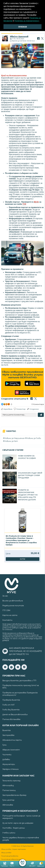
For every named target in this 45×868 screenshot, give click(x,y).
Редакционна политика (13, 605)
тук (27, 654)
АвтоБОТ (32, 866)
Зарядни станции (10, 769)
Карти (12, 866)
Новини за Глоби (33, 438)
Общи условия (6, 852)
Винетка (6, 730)
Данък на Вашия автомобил (15, 714)
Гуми (4, 745)
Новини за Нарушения (14, 438)
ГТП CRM (6, 610)
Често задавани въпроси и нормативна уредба (20, 838)
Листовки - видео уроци (13, 828)
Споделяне (34, 409)
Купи (22, 559)
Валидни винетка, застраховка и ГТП (19, 680)
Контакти (7, 620)
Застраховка (8, 735)
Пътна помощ (9, 790)
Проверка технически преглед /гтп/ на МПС (20, 686)
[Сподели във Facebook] (38, 38)
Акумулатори (8, 764)
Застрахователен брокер (14, 795)
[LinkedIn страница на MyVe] (18, 669)
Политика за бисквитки (9, 856)
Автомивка (7, 805)
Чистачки (6, 755)
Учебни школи (8, 833)
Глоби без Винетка (10, 710)
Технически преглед (11, 781)
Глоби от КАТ (8, 705)
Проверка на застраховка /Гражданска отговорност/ (20, 694)
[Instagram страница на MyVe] (11, 669)
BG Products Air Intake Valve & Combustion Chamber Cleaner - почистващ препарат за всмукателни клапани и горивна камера (21, 540)
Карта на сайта (9, 615)
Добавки (6, 759)
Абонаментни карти (12, 740)
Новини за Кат (11, 441)
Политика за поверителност (26, 21)
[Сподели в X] (42, 38)
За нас (5, 596)
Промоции (4, 866)
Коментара (38, 404)
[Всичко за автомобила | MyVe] (22, 862)
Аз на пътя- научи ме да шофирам (17, 823)
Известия (40, 864)
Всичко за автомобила (12, 601)
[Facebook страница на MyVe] (5, 669)
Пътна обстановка (11, 719)
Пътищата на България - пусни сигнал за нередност (21, 817)
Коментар (21, 409)
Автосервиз (8, 785)
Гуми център (8, 800)
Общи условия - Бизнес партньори (13, 849)
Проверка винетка (11, 700)
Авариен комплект (11, 750)
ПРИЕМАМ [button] (22, 27)
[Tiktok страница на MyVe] (24, 669)
